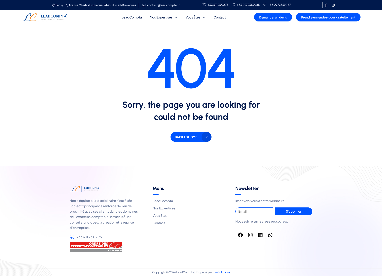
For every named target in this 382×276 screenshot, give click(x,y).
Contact (219, 17)
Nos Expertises (161, 17)
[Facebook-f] (326, 5)
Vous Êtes (193, 17)
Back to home (186, 137)
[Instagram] (333, 5)
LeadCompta (132, 17)
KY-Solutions (221, 272)
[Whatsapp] (270, 235)
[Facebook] (240, 235)
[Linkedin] (260, 235)
